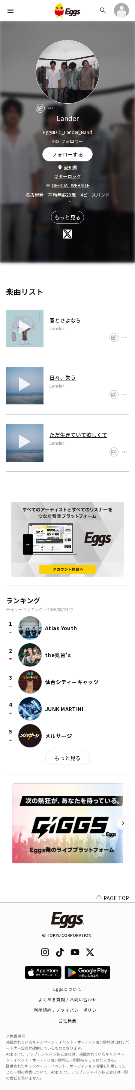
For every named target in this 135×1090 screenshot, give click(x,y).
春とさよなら (65, 320)
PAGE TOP (116, 898)
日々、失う (63, 377)
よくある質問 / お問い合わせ (67, 999)
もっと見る (67, 217)
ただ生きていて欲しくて (78, 434)
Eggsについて (67, 989)
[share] (40, 108)
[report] (50, 108)
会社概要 (67, 1020)
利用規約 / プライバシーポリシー (68, 1010)
